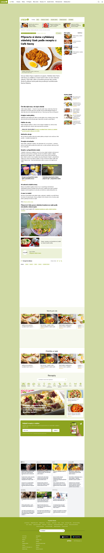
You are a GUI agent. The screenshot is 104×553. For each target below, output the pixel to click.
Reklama (23, 539)
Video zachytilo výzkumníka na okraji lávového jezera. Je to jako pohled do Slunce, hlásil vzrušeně (59, 484)
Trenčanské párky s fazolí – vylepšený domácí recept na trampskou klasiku (76, 110)
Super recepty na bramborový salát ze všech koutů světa (51, 242)
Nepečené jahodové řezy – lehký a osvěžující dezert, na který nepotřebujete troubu (55, 26)
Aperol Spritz (75, 47)
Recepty (18, 1)
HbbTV (23, 541)
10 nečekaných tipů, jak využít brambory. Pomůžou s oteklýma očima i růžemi (59, 506)
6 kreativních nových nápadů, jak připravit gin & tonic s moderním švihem (77, 123)
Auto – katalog (29, 524)
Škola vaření (35, 1)
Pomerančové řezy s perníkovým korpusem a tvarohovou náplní (77, 104)
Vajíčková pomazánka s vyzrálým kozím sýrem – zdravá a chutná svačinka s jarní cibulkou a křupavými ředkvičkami (29, 326)
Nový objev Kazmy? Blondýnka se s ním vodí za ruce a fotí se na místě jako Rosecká (44, 512)
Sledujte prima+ (67, 1)
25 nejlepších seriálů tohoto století (28, 499)
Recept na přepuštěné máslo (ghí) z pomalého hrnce (30, 177)
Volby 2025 (44, 524)
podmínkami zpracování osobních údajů (39, 433)
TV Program (28, 1)
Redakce (37, 547)
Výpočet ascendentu (40, 526)
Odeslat (56, 430)
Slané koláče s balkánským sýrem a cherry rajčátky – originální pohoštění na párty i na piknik (66, 326)
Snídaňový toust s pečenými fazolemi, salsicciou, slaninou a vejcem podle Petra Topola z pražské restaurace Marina (75, 484)
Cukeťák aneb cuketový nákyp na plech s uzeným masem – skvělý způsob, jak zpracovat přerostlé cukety (33, 27)
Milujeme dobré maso (28, 201)
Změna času (54, 522)
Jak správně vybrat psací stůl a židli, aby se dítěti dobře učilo (59, 500)
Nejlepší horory (42, 522)
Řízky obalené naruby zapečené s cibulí (77, 97)
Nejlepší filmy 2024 (34, 522)
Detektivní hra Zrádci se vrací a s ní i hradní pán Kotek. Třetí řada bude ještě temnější (44, 472)
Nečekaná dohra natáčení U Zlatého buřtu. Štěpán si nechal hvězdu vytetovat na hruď (43, 484)
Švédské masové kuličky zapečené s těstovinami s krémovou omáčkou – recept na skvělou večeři (38, 408)
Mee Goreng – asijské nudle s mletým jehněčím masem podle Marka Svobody (47, 326)
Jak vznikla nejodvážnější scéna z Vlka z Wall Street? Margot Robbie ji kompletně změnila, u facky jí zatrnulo (28, 512)
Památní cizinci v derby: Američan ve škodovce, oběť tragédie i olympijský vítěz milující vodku (28, 478)
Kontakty (37, 541)
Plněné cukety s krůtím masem (77, 36)
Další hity (80, 32)
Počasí (62, 522)
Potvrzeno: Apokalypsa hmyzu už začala (59, 472)
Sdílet (59, 33)
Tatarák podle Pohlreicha (58, 524)
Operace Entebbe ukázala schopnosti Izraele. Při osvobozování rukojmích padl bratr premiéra (59, 479)
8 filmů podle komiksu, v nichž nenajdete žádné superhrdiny (27, 506)
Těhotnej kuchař (58, 1)
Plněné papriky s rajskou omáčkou (78, 52)
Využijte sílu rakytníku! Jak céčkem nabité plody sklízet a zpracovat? (60, 511)
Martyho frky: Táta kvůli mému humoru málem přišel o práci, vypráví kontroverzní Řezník (43, 500)
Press (37, 537)
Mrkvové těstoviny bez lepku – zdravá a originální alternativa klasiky (74, 414)
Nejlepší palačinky (57, 526)
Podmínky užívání (25, 543)
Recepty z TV (43, 1)
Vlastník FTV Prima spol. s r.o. (27, 547)
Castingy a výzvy (39, 539)
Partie (59, 522)
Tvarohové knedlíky (48, 526)
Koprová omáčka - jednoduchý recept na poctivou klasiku (76, 25)
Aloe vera (66, 524)
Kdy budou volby (68, 522)
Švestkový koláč (65, 526)
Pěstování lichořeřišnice (73, 524)
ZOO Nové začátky (76, 522)
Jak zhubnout (26, 522)
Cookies (23, 545)
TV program (48, 522)
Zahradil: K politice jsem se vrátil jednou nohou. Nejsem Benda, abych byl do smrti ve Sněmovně (28, 472)
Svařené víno (50, 524)
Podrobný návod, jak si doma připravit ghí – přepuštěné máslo (52, 177)
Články (23, 1)
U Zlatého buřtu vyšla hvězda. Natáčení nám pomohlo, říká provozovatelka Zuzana (43, 478)
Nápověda (37, 545)
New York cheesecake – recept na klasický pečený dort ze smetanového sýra (77, 117)
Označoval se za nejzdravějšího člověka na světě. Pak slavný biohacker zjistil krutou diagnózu (28, 484)
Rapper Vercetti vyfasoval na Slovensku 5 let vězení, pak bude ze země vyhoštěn (44, 506)
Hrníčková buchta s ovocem (77, 42)
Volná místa (24, 537)
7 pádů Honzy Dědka (37, 524)
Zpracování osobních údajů (40, 543)
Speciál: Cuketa (50, 1)
